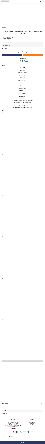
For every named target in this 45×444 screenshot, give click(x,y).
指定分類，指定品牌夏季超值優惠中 (12, 43)
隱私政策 (32, 424)
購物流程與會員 (32, 422)
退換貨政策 (32, 423)
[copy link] (27, 61)
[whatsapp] (25, 61)
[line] (20, 61)
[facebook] (22, 61)
